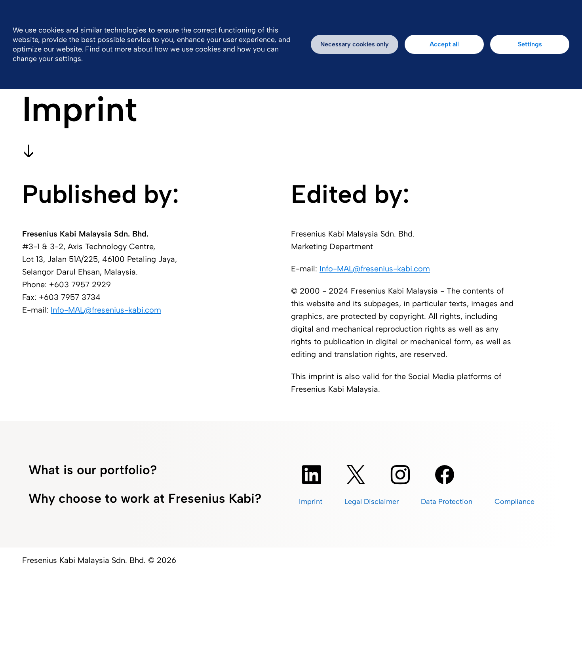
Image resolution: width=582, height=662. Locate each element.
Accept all (444, 44)
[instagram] (400, 474)
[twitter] (356, 474)
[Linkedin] (311, 474)
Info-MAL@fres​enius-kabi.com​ (375, 268)
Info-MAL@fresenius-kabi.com (106, 310)
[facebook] (444, 474)
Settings (530, 44)
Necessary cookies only (354, 44)
